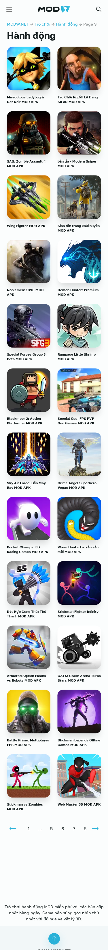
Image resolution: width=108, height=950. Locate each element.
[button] (99, 9)
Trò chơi (42, 24)
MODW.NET (18, 24)
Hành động (67, 24)
